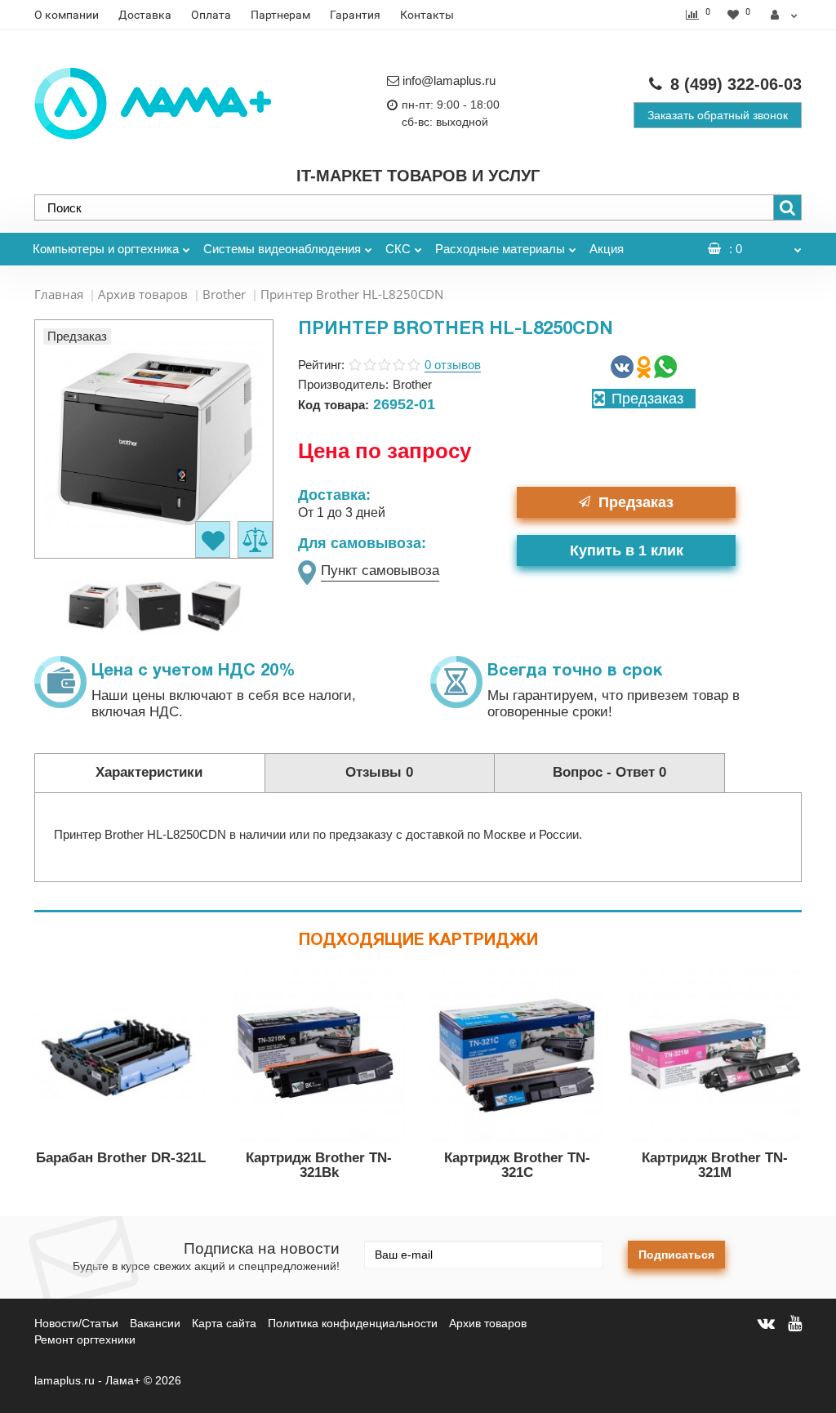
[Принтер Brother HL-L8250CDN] (93, 606)
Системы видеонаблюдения (282, 249)
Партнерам (280, 14)
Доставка (144, 14)
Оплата (211, 14)
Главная (58, 294)
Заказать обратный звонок (717, 115)
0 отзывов (453, 365)
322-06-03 (736, 84)
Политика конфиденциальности (353, 1323)
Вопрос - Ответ (609, 772)
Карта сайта (224, 1323)
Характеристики (149, 772)
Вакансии (155, 1323)
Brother (224, 294)
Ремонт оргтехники (85, 1339)
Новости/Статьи (76, 1323)
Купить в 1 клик (626, 550)
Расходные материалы (500, 249)
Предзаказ (636, 502)
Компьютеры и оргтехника (106, 249)
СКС (398, 249)
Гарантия (355, 14)
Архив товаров (143, 294)
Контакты (427, 14)
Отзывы (379, 772)
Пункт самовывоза (380, 570)
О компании (66, 14)
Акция (606, 249)
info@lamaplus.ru (449, 80)
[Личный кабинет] (784, 14)
